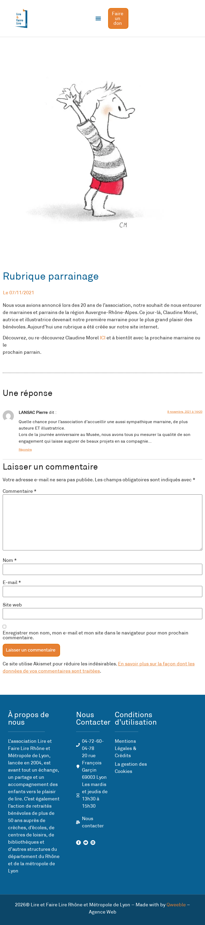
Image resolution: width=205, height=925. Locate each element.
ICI (102, 338)
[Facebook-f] (78, 842)
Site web (12, 604)
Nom (10, 560)
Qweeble (176, 905)
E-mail (12, 582)
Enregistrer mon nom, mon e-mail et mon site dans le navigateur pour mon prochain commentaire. (95, 635)
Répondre (25, 449)
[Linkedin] (92, 842)
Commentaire (20, 491)
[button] (98, 18)
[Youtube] (85, 842)
